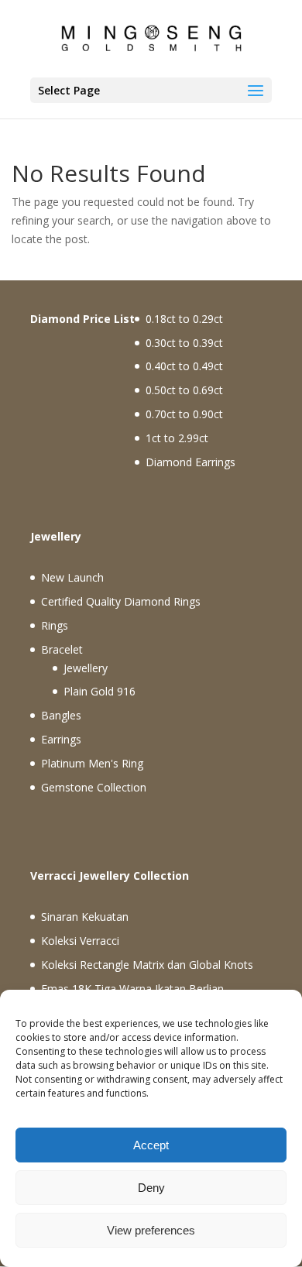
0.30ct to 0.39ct (184, 342)
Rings (54, 625)
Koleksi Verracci (80, 940)
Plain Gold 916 (99, 691)
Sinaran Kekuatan (85, 916)
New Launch (72, 577)
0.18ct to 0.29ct (184, 318)
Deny (151, 1187)
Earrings (61, 739)
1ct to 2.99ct (177, 438)
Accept (151, 1145)
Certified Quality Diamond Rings (121, 601)
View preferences (151, 1230)
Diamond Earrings (190, 462)
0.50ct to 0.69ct (184, 390)
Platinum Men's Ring (92, 763)
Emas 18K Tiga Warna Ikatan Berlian (132, 988)
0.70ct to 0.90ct (184, 414)
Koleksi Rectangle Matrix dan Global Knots (147, 964)
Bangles (61, 715)
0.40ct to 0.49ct (184, 366)
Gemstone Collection (93, 787)
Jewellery (85, 668)
